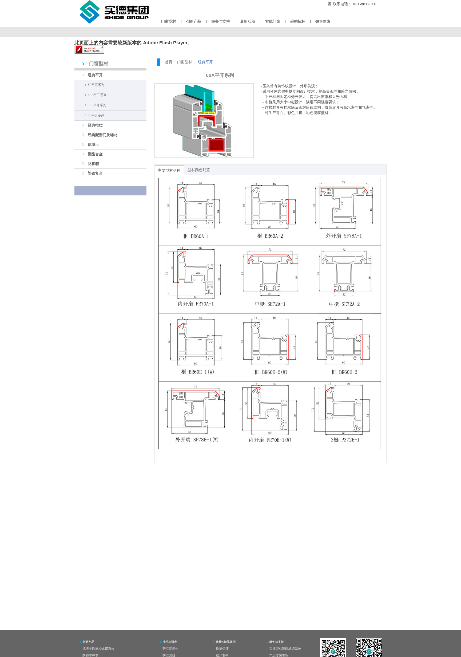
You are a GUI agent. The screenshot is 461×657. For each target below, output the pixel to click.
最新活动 (247, 21)
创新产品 (193, 21)
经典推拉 (95, 125)
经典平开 (95, 75)
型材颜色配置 (199, 170)
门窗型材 (168, 21)
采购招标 (297, 21)
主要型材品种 (169, 170)
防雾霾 (93, 164)
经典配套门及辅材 (103, 135)
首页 (168, 62)
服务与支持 (220, 21)
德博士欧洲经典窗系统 (98, 649)
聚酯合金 (95, 154)
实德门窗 (272, 21)
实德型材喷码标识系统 (285, 649)
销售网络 (322, 21)
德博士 (93, 144)
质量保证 (222, 649)
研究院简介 (170, 649)
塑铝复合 (95, 173)
